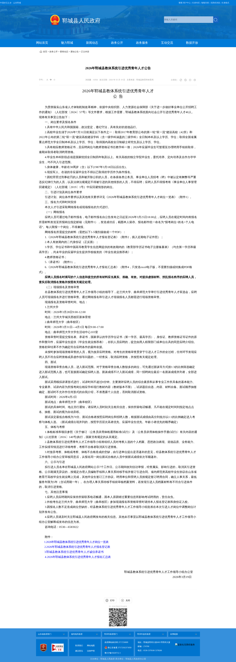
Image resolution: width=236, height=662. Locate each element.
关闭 (128, 600)
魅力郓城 (67, 42)
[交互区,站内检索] (191, 19)
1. (45, 542)
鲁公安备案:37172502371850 (119, 648)
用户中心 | (187, 3)
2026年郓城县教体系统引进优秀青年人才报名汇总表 (79, 557)
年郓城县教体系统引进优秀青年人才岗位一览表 (79, 542)
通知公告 (74, 52)
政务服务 (142, 42)
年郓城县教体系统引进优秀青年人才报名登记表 (81, 546)
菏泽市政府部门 (110, 634)
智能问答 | (205, 3)
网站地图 (91, 643)
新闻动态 (92, 42)
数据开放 (192, 42)
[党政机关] (45, 647)
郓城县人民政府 (81, 21)
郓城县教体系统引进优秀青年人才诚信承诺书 (75, 552)
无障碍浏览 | (215, 3)
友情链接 (174, 634)
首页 (45, 52)
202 (48, 542)
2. (45, 546)
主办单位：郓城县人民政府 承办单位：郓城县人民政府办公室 (118, 659)
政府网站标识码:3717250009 (116, 642)
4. (46, 557)
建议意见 (79, 649)
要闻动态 (64, 52)
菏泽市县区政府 (144, 634)
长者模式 (225, 3)
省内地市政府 (76, 634)
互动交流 (167, 42)
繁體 (180, 3)
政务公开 (117, 42)
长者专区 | (196, 3)
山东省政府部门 (44, 634)
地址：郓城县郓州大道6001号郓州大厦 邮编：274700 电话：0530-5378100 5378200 (154, 646)
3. (45, 552)
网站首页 (42, 42)
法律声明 (91, 649)
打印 (112, 600)
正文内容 (85, 52)
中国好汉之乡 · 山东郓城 (10, 3)
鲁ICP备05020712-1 (113, 653)
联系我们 (79, 643)
